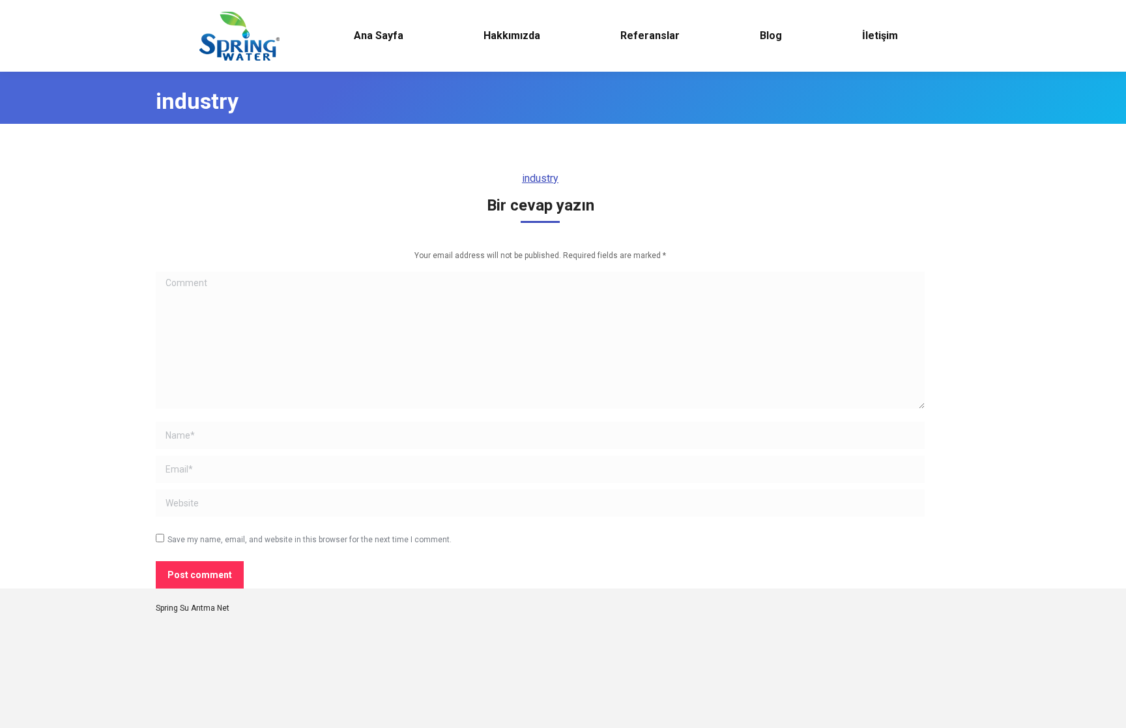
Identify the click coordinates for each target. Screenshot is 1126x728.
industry (540, 178)
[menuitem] (378, 36)
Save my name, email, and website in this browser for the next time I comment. (309, 539)
